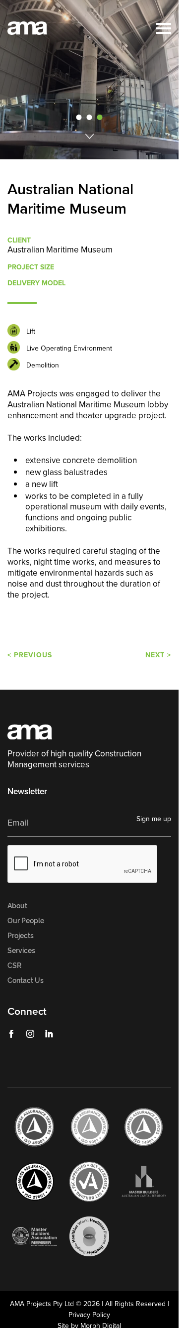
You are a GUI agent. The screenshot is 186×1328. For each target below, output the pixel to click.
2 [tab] (89, 117)
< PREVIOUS (29, 655)
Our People (25, 921)
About (17, 906)
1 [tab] (79, 117)
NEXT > (158, 655)
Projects (20, 936)
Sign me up (153, 819)
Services (21, 951)
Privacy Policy (89, 1315)
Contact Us (25, 980)
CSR (14, 965)
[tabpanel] (93, 79)
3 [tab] (100, 117)
